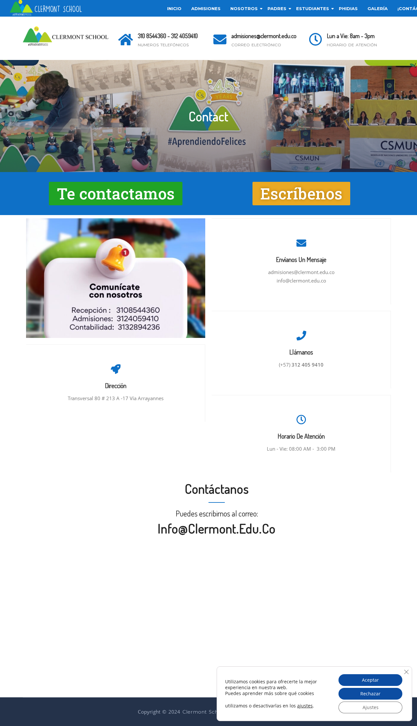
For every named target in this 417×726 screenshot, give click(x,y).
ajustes (305, 706)
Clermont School (204, 712)
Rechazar (370, 693)
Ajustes (371, 707)
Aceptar (370, 680)
